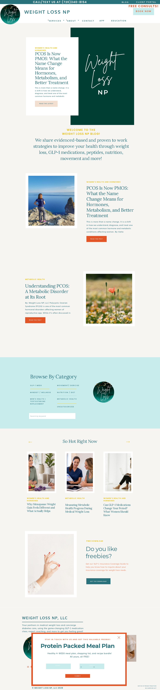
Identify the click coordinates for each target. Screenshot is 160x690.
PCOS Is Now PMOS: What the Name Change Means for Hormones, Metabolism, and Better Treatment (51, 68)
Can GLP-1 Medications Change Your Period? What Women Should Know (117, 510)
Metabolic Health (35, 279)
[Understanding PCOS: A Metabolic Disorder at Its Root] (109, 299)
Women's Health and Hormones (46, 49)
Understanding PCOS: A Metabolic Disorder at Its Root (47, 291)
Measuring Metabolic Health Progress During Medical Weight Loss (78, 508)
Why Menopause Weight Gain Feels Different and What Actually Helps (41, 508)
